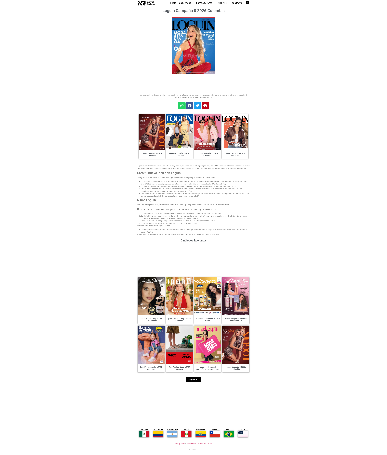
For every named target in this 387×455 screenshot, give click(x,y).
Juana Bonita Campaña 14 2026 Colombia (151, 319)
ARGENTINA (172, 429)
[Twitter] (197, 105)
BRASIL (229, 429)
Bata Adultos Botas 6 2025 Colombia (179, 368)
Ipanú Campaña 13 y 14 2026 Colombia (179, 319)
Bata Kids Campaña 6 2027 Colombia (151, 368)
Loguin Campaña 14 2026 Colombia (179, 154)
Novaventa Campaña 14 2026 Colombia (208, 319)
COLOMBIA (158, 429)
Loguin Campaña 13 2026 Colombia (207, 154)
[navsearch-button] (247, 2)
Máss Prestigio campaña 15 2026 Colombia (236, 319)
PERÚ (186, 429)
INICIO (173, 3)
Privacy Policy (180, 444)
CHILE (214, 429)
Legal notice (201, 444)
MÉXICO (144, 429)
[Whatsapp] (182, 105)
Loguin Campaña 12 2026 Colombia (235, 154)
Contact (209, 444)
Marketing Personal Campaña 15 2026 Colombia (207, 368)
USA (243, 429)
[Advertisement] (153, 29)
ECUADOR (200, 429)
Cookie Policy (191, 444)
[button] (212, 19)
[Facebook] (189, 105)
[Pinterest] (205, 105)
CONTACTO (237, 3)
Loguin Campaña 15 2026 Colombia (152, 154)
